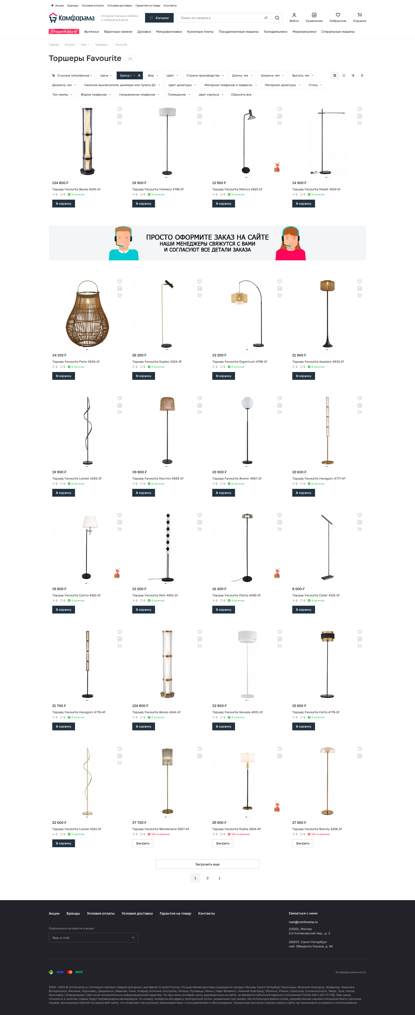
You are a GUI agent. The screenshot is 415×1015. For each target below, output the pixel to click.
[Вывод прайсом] (362, 75)
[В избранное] (120, 109)
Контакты (206, 913)
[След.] (219, 878)
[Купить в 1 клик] (120, 123)
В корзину (63, 203)
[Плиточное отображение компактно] (344, 75)
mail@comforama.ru (303, 922)
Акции (54, 913)
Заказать (143, 843)
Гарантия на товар (175, 913)
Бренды (73, 913)
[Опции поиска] (266, 17)
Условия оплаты (101, 913)
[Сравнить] (120, 116)
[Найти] (277, 17)
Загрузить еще (207, 864)
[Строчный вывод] (353, 75)
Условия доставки (137, 913)
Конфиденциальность (351, 972)
